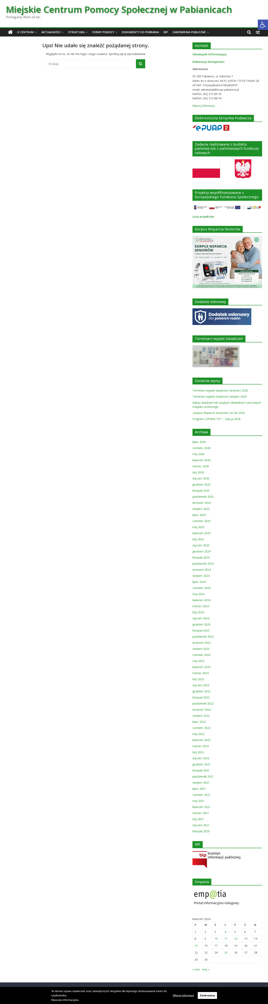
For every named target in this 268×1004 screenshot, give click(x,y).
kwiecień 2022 (201, 740)
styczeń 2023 (200, 685)
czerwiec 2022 (201, 728)
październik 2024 (203, 563)
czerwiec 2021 (201, 795)
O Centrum (25, 32)
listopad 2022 (201, 697)
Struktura (76, 32)
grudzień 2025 (201, 484)
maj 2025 (198, 527)
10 (216, 938)
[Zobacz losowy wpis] (257, 32)
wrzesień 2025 (201, 503)
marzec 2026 (200, 466)
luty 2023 (198, 679)
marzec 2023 (200, 673)
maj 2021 (198, 801)
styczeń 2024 (200, 618)
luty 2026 (198, 472)
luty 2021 (198, 819)
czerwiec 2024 (201, 588)
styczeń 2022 (200, 758)
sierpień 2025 (201, 509)
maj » (205, 969)
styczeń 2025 (200, 545)
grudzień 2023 (201, 624)
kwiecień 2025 (201, 533)
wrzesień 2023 (201, 642)
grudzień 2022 (201, 691)
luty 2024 (198, 612)
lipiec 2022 (199, 722)
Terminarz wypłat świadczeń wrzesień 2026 (220, 390)
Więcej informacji (183, 995)
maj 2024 (198, 594)
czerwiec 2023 (201, 655)
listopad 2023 (201, 630)
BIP (166, 32)
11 (226, 938)
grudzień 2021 (201, 764)
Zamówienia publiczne (189, 32)
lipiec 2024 (199, 582)
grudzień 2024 (201, 551)
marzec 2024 (200, 606)
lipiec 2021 (199, 788)
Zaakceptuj (207, 995)
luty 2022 (198, 752)
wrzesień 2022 (201, 709)
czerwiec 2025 (201, 521)
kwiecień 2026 (201, 460)
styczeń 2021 (200, 825)
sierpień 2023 (201, 649)
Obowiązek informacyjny (209, 54)
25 (226, 952)
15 (196, 945)
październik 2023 (203, 636)
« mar (196, 969)
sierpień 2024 (201, 576)
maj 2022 (198, 734)
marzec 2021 (200, 813)
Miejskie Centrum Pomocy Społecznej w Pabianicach (119, 9)
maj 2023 (198, 661)
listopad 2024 (201, 557)
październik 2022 (203, 703)
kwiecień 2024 (201, 600)
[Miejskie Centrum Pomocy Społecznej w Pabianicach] (10, 32)
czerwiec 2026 (201, 448)
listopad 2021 (201, 770)
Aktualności (50, 32)
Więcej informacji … (204, 106)
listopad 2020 (201, 831)
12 (235, 938)
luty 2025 (198, 539)
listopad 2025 (201, 490)
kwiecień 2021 (201, 807)
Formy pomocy (103, 32)
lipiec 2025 (199, 515)
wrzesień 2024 (201, 569)
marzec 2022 (200, 746)
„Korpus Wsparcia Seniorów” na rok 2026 (218, 413)
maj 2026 (198, 454)
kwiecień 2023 (201, 667)
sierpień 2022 (201, 715)
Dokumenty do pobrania (140, 32)
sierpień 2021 (201, 782)
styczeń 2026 (200, 478)
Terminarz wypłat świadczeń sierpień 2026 (219, 396)
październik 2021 (203, 776)
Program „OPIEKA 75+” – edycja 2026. (216, 419)
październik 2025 (203, 496)
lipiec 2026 (199, 442)
